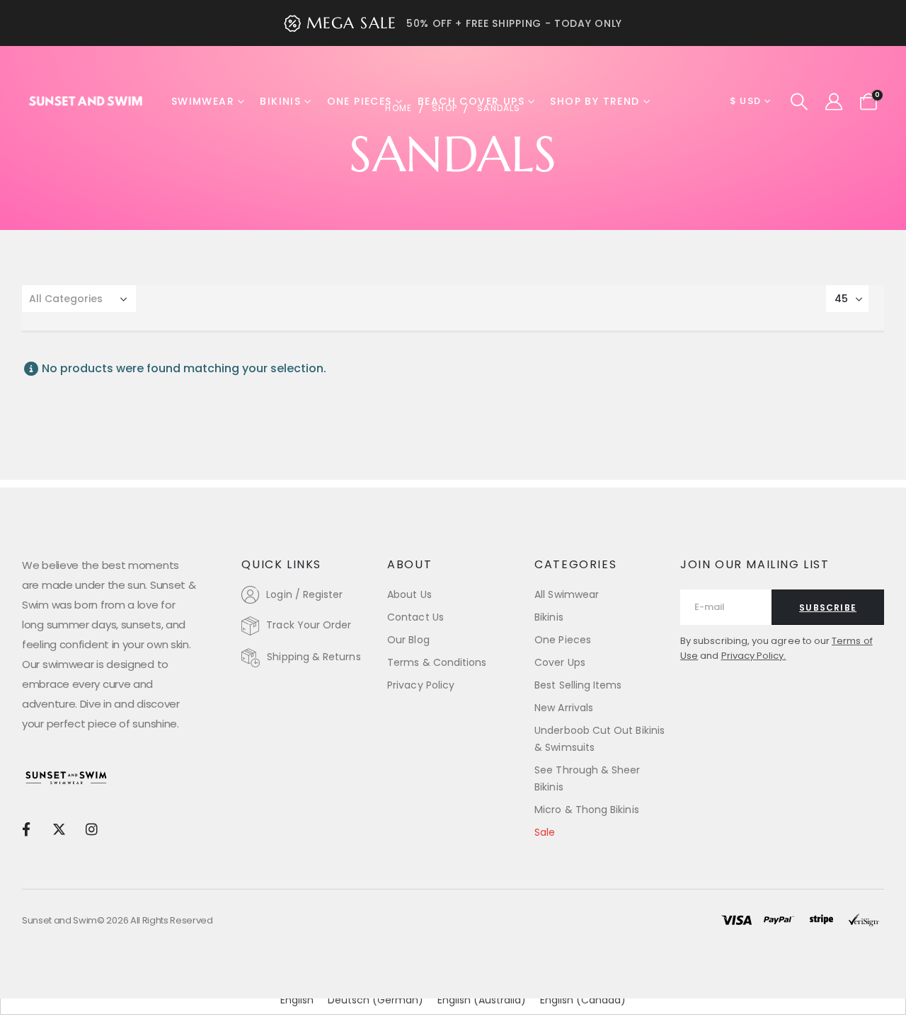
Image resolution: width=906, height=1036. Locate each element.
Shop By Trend (594, 101)
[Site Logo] (86, 101)
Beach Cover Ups (471, 101)
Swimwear (202, 101)
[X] (58, 829)
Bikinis (280, 101)
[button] (799, 101)
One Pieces (359, 101)
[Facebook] (26, 829)
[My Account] (833, 101)
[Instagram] (91, 829)
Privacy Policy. (753, 655)
